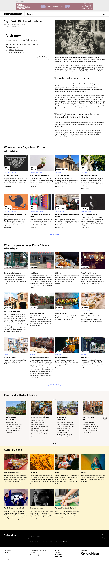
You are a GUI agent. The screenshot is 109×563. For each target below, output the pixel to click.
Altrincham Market (87, 313)
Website (11, 50)
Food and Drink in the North (13, 472)
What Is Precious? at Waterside (40, 175)
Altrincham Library (10, 357)
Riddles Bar (84, 357)
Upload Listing (34, 554)
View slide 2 (55, 443)
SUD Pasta (58, 273)
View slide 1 (53, 443)
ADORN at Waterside (11, 175)
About (6, 552)
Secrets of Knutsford (62, 175)
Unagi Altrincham (61, 313)
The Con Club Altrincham (12, 311)
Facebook (18, 50)
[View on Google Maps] (37, 44)
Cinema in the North (36, 508)
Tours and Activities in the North (65, 508)
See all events (54, 234)
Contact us (7, 550)
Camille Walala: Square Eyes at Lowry (40, 215)
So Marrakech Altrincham (12, 273)
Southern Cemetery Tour (89, 175)
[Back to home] (13, 14)
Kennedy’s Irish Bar (61, 357)
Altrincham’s (65, 57)
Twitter (57, 552)
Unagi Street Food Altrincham (39, 357)
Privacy (6, 554)
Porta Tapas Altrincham (88, 273)
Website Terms (8, 556)
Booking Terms (8, 559)
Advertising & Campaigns (38, 550)
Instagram (58, 554)
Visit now (42, 56)
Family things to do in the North (14, 508)
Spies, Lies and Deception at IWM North (15, 215)
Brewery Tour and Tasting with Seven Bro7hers (67, 215)
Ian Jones (7, 24)
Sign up (102, 536)
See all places (54, 384)
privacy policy (63, 541)
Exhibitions (33, 472)
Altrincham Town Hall (37, 313)
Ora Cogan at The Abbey (89, 214)
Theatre (83, 472)
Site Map (33, 552)
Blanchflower (34, 273)
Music (57, 472)
